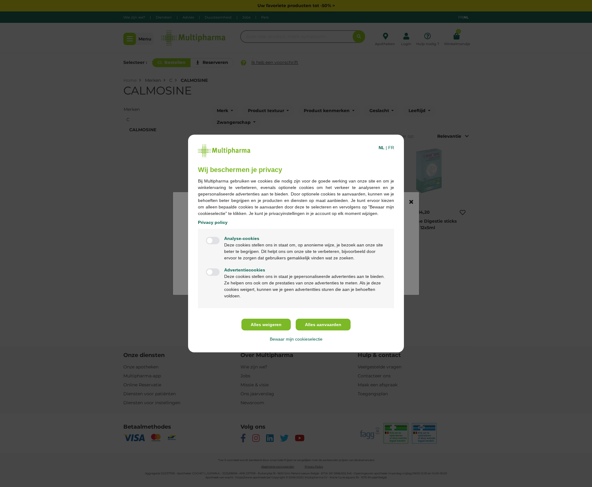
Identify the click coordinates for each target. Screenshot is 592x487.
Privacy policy (213, 222)
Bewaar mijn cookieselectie (296, 339)
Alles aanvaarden (323, 324)
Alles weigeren (266, 324)
